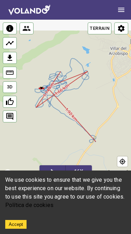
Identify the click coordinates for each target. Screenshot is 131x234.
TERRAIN (99, 28)
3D (10, 86)
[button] (42, 87)
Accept (16, 224)
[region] (65, 100)
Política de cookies (29, 205)
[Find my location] (122, 161)
